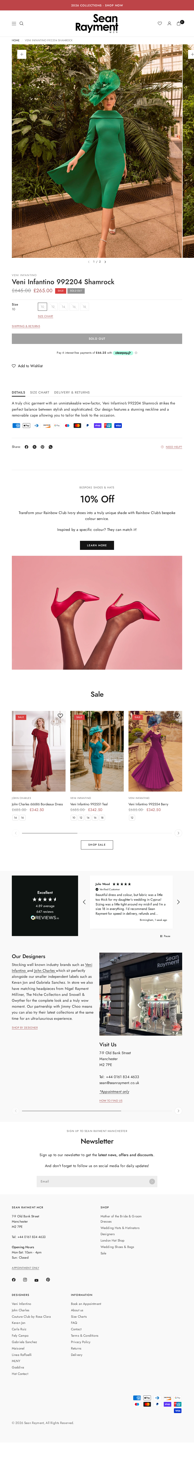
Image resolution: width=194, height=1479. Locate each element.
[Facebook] (27, 447)
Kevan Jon (18, 1322)
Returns (76, 1348)
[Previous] (15, 833)
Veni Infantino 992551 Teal (89, 804)
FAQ (74, 1322)
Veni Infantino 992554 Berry (148, 804)
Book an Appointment (86, 1303)
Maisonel (18, 1348)
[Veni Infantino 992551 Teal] (97, 751)
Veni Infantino (24, 275)
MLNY (16, 1360)
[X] (35, 447)
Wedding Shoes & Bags (117, 1246)
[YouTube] (40, 1280)
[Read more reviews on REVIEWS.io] (45, 918)
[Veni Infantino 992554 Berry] (155, 751)
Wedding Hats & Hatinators (120, 1227)
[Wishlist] (159, 23)
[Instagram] (28, 1280)
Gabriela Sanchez (24, 1342)
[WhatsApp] (51, 447)
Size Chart (45, 316)
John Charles (21, 798)
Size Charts (79, 1316)
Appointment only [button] (25, 1268)
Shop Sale (97, 845)
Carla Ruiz (19, 1329)
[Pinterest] (43, 447)
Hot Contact (20, 1373)
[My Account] (169, 23)
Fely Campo (20, 1335)
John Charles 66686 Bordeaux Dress (37, 804)
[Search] (21, 23)
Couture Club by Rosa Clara (31, 1316)
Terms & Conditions (84, 1335)
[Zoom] (21, 54)
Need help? (174, 447)
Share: (16, 447)
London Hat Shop (112, 1240)
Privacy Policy (80, 1342)
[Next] (105, 262)
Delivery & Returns (72, 393)
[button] (27, 366)
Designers (108, 1234)
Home (16, 40)
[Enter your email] (152, 1181)
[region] (131, 902)
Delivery (76, 1354)
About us (77, 1310)
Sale (103, 1253)
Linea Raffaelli (22, 1354)
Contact (76, 1329)
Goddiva (18, 1367)
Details (18, 393)
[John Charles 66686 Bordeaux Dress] (39, 751)
